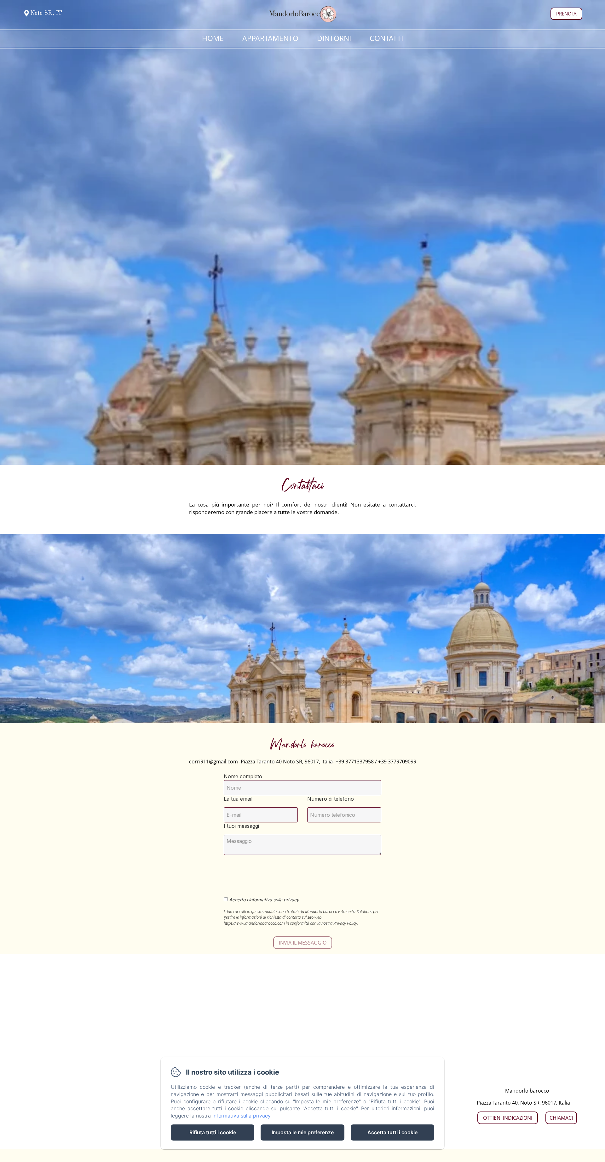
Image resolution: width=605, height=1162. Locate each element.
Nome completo (243, 776)
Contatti (386, 38)
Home (213, 38)
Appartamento (270, 38)
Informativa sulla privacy (241, 1115)
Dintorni (334, 38)
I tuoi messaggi (241, 826)
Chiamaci (561, 1117)
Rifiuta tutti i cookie (212, 1132)
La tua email (238, 799)
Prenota (566, 13)
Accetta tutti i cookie (392, 1132)
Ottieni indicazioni (507, 1117)
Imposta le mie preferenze (303, 1132)
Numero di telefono (330, 799)
